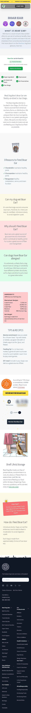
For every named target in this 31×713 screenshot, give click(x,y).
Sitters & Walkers (21, 637)
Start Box (20, 6)
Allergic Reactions (21, 658)
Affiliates (19, 613)
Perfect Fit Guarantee (22, 664)
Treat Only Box (6, 618)
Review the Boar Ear (15, 422)
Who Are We (5, 642)
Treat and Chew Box (7, 614)
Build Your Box (5, 611)
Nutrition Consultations (8, 674)
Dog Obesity (20, 655)
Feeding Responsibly (22, 690)
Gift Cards (4, 688)
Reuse (3, 660)
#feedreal (21, 43)
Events (4, 704)
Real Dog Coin (5, 677)
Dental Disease (21, 648)
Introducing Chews (21, 697)
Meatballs (4, 632)
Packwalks (4, 708)
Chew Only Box (6, 621)
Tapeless (4, 657)
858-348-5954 (14, 487)
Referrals (4, 691)
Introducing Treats (21, 693)
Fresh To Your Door (22, 667)
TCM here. (21, 387)
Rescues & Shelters (22, 634)
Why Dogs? (5, 653)
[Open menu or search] (27, 6)
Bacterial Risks (20, 700)
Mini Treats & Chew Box (8, 625)
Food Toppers (5, 636)
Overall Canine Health (22, 644)
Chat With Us (5, 595)
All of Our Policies (17, 590)
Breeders (19, 630)
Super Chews (5, 628)
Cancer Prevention (21, 651)
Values (3, 646)
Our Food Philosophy (22, 677)
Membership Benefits (7, 670)
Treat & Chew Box (16, 62)
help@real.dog (6, 597)
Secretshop (5, 681)
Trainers (19, 627)
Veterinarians (20, 620)
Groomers (19, 623)
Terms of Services (7, 590)
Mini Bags (4, 701)
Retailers (19, 616)
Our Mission (5, 650)
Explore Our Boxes (15, 68)
